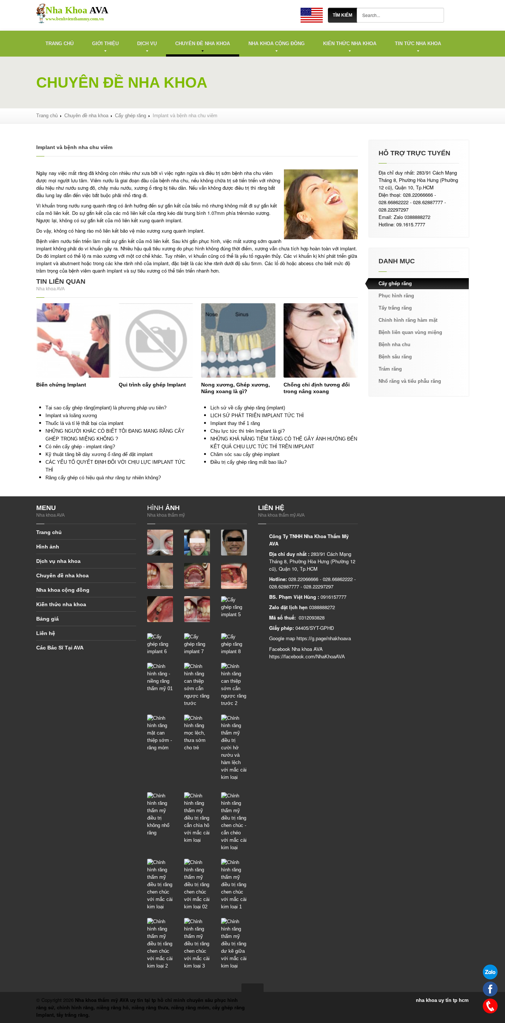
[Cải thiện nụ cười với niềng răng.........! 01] (197, 542)
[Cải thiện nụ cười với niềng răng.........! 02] (234, 542)
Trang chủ (59, 43)
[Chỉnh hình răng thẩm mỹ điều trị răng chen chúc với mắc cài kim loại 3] (197, 943)
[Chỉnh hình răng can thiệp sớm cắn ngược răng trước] (197, 685)
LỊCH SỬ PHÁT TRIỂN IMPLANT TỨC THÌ (257, 415)
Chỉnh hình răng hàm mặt (408, 320)
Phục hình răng (396, 295)
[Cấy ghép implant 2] (234, 575)
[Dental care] (312, 15)
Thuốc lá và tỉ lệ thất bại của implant (84, 423)
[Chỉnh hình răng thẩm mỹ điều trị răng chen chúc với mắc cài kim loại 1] (234, 884)
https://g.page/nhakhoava (323, 638)
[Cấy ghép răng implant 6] (160, 644)
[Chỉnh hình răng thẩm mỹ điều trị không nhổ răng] (160, 814)
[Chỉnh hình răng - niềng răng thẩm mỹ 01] (160, 677)
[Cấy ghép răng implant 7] (197, 644)
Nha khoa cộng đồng (276, 43)
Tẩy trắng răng (395, 308)
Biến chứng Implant (61, 385)
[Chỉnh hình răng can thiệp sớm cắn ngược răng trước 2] (234, 685)
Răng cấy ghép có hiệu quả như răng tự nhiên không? (103, 477)
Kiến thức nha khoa (349, 43)
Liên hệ (45, 633)
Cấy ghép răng (130, 115)
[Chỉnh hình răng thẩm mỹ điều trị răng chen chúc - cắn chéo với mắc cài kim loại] (234, 821)
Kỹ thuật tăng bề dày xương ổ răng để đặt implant (99, 454)
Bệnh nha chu (394, 344)
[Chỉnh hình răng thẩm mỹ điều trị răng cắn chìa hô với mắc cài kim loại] (197, 818)
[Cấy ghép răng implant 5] (234, 607)
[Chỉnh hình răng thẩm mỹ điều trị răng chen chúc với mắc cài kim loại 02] (197, 884)
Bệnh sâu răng (395, 356)
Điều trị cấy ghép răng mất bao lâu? (248, 462)
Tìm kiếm (342, 15)
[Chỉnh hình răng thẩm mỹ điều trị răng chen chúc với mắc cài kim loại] (160, 884)
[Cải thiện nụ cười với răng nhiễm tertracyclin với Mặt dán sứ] (160, 575)
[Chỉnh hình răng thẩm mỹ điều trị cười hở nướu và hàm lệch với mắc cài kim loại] (234, 747)
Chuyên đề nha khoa (202, 43)
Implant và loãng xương (71, 415)
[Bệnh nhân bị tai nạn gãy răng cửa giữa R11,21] (160, 542)
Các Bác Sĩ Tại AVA (60, 648)
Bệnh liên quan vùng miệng (410, 332)
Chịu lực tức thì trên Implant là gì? (247, 431)
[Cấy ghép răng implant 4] (197, 609)
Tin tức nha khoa (418, 43)
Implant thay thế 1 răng (235, 423)
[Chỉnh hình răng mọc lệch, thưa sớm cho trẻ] (197, 733)
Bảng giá (47, 619)
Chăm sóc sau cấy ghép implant (244, 454)
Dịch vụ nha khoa (58, 561)
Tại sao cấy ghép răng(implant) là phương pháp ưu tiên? (105, 408)
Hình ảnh (47, 547)
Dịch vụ (147, 43)
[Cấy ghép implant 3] (160, 609)
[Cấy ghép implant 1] (197, 575)
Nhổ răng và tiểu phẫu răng (410, 381)
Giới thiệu (105, 43)
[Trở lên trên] (252, 987)
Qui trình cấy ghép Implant (152, 385)
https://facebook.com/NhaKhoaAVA (307, 656)
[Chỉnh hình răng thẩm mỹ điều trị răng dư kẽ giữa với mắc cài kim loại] (234, 943)
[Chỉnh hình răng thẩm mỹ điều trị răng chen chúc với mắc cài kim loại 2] (160, 943)
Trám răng (390, 369)
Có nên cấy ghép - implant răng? (80, 446)
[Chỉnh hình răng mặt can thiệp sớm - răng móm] (160, 733)
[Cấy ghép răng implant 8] (234, 644)
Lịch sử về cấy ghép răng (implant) (247, 408)
